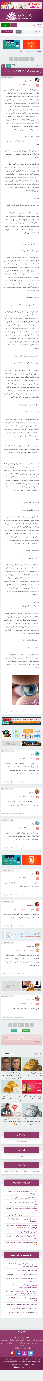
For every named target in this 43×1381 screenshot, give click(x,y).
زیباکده (39, 51)
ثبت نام (6, 1037)
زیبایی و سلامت (30, 51)
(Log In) (37, 1041)
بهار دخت (30, 946)
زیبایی (20, 51)
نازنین (32, 874)
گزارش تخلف (6, 712)
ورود (14, 25)
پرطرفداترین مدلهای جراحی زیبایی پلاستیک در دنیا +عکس (21, 1171)
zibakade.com (28, 1364)
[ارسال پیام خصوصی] (38, 85)
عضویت (5, 25)
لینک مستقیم (18, 712)
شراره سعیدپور (29, 81)
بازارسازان (16, 1367)
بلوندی (31, 792)
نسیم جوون (30, 905)
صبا (32, 754)
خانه (39, 24)
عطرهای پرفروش (21, 1141)
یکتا (32, 824)
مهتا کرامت (30, 999)
